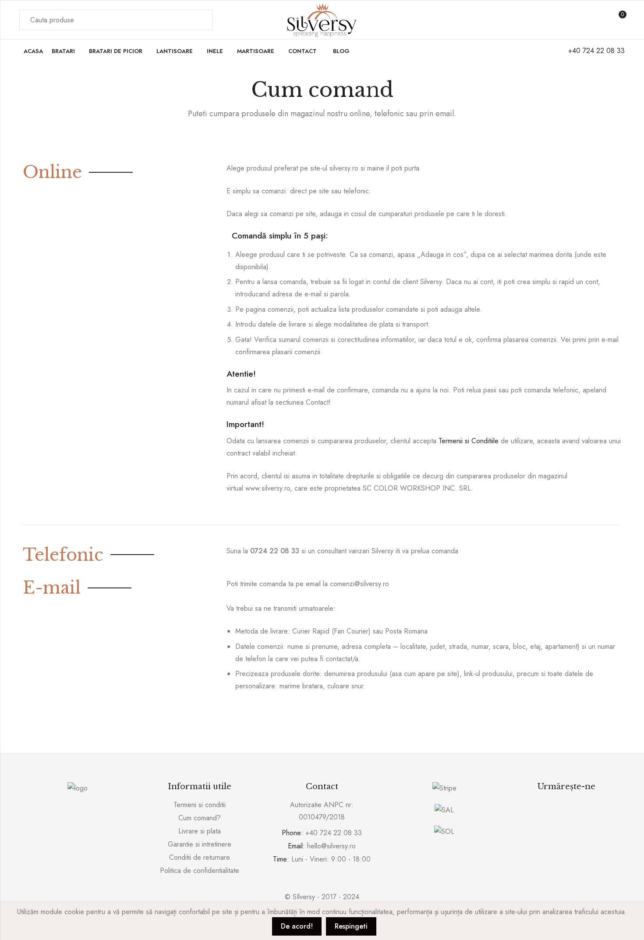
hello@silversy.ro (331, 846)
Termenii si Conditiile (469, 441)
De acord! (297, 926)
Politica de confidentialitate (199, 870)
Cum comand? (199, 818)
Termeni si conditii (199, 805)
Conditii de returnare (199, 857)
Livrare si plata (199, 831)
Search (200, 20)
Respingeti (351, 926)
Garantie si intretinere (199, 844)
